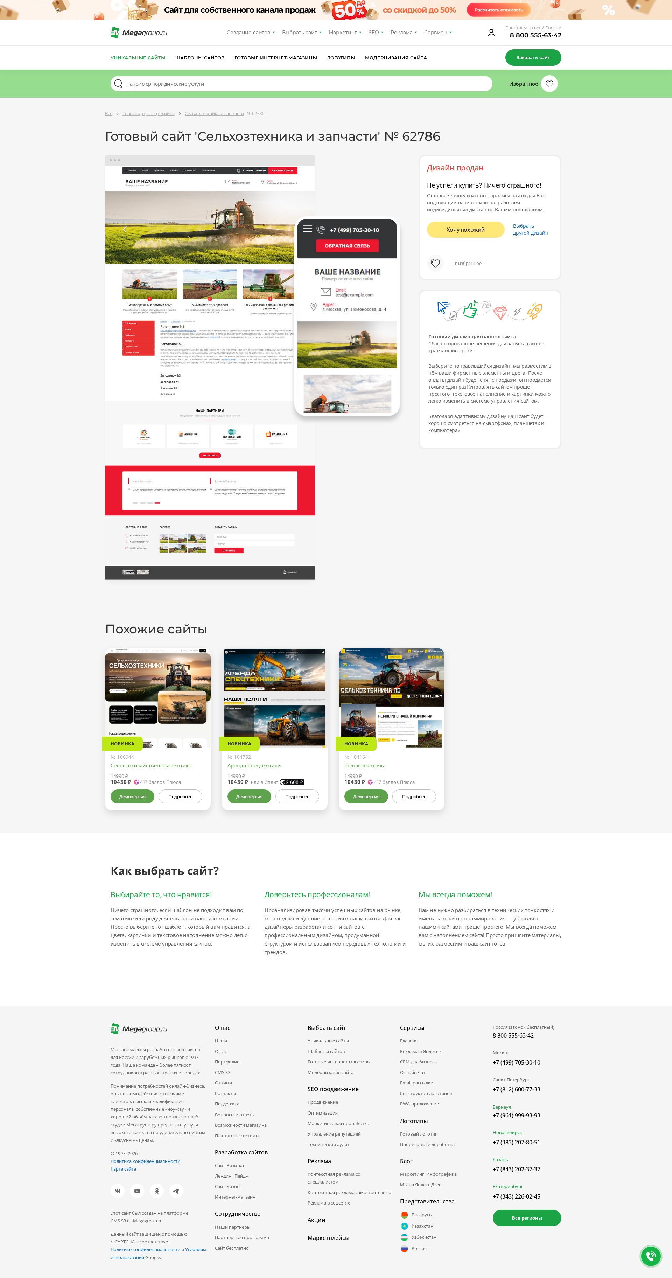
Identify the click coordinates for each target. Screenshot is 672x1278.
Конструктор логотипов (426, 1093)
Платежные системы (237, 1135)
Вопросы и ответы (235, 1114)
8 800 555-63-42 (535, 35)
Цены (221, 1041)
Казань (500, 1159)
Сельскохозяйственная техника (151, 765)
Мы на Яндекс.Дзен (421, 1184)
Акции (317, 1220)
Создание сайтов (249, 32)
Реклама (402, 32)
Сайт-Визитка (229, 1165)
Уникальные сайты (138, 58)
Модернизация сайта (396, 58)
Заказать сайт (533, 57)
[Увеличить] (197, 718)
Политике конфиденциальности (145, 1249)
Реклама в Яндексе (420, 1051)
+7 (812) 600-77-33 (516, 1089)
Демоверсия (132, 796)
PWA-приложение (419, 1104)
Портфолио (227, 1062)
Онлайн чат (412, 1072)
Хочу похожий (466, 229)
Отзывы (223, 1083)
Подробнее (180, 796)
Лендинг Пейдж (232, 1176)
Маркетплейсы (329, 1238)
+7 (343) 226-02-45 (516, 1196)
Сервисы (436, 32)
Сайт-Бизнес (228, 1186)
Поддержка (227, 1104)
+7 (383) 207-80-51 (516, 1142)
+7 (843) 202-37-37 (516, 1169)
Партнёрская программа (242, 1237)
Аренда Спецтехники (254, 765)
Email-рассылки (416, 1083)
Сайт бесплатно (232, 1248)
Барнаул (502, 1107)
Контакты (225, 1093)
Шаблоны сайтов (200, 58)
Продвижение (323, 1102)
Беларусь (422, 1215)
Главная (409, 1041)
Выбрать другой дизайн (530, 229)
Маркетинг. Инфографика (428, 1174)
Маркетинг (343, 32)
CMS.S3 (222, 1072)
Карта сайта (123, 1169)
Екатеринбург (508, 1186)
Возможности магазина (241, 1125)
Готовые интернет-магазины (275, 58)
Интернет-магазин (235, 1197)
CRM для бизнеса (418, 1062)
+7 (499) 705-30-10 (516, 1062)
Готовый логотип (419, 1134)
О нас (221, 1051)
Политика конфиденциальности (145, 1161)
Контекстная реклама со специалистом (334, 1178)
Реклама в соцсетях (329, 1203)
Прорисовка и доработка (427, 1144)
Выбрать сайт (299, 32)
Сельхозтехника (365, 765)
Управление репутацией (334, 1134)
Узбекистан (424, 1237)
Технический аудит (328, 1144)
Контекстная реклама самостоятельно (349, 1192)
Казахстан (422, 1226)
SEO (374, 32)
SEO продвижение (333, 1089)
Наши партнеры (233, 1227)
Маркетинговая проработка (338, 1123)
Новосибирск (507, 1132)
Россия (419, 1248)
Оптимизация (323, 1113)
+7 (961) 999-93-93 (516, 1115)
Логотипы (341, 58)
